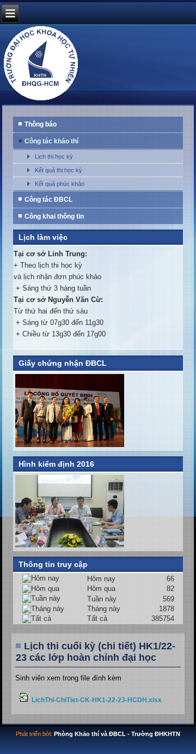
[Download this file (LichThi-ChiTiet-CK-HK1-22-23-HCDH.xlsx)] (24, 699)
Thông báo (40, 124)
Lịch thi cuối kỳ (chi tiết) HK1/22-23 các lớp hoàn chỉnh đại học (95, 652)
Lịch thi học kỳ (54, 156)
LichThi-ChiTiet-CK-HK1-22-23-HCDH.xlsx (97, 699)
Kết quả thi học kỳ (58, 170)
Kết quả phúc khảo (59, 183)
